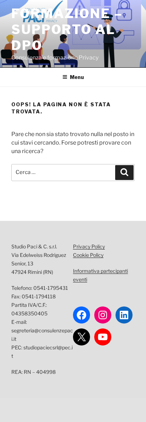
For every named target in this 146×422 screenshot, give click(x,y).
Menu (77, 77)
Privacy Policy (89, 246)
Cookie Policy (88, 255)
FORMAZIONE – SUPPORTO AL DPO (67, 29)
